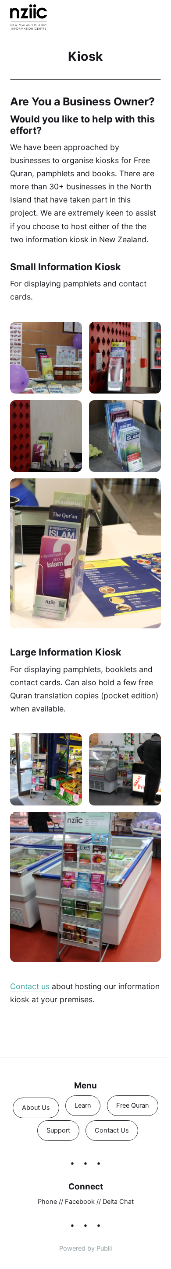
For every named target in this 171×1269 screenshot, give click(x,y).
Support (58, 1130)
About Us (36, 1108)
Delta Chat (118, 1202)
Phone (47, 1202)
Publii (104, 1248)
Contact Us (112, 1130)
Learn (83, 1105)
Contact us (30, 986)
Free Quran (132, 1105)
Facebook (80, 1202)
